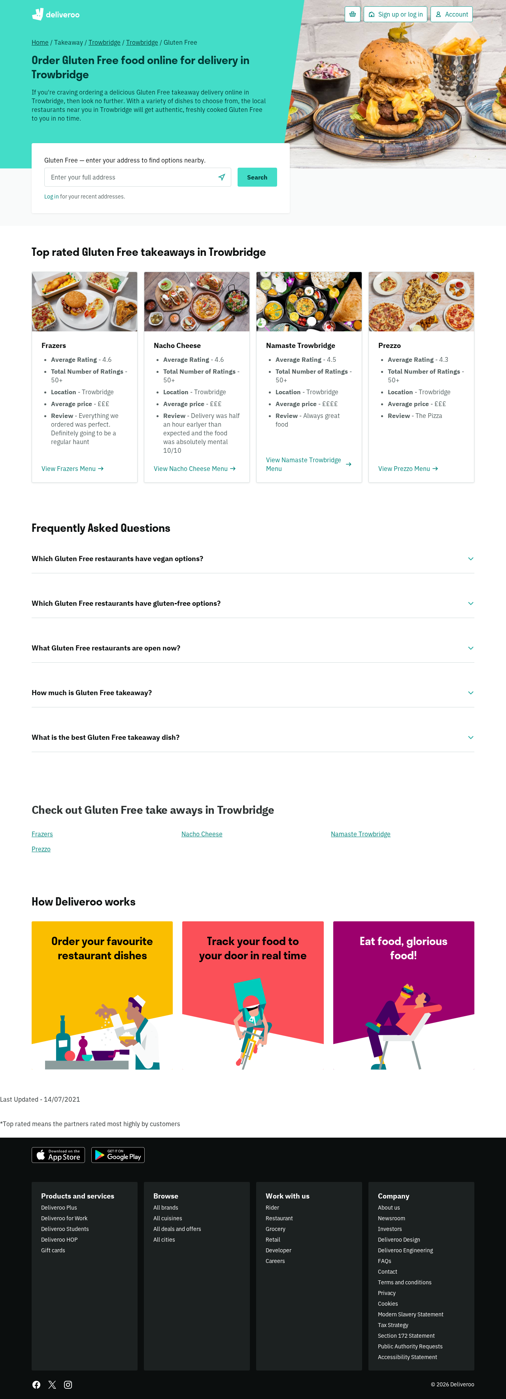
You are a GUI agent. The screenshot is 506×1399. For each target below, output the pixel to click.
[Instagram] (68, 1385)
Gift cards (53, 1250)
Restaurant (279, 1218)
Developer (278, 1250)
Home (40, 42)
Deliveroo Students (65, 1229)
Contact (387, 1271)
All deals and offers (177, 1229)
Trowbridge (105, 42)
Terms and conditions (405, 1282)
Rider (272, 1207)
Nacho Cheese (202, 834)
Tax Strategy (393, 1325)
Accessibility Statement (407, 1357)
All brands (165, 1207)
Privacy (387, 1293)
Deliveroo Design (399, 1239)
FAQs (384, 1261)
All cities (164, 1239)
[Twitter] (52, 1385)
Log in (51, 196)
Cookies (388, 1303)
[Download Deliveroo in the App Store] (58, 1155)
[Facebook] (36, 1385)
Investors (390, 1229)
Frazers (42, 834)
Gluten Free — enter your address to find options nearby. (125, 160)
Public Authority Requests (410, 1346)
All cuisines (167, 1218)
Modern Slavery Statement (411, 1314)
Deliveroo (55, 14)
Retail (273, 1239)
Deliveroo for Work (64, 1218)
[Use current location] (221, 177)
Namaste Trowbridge (361, 834)
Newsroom (391, 1218)
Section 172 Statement (406, 1335)
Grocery (275, 1229)
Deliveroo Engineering (405, 1250)
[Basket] (353, 14)
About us (389, 1207)
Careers (275, 1261)
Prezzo (41, 849)
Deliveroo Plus (59, 1207)
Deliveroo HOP (59, 1239)
